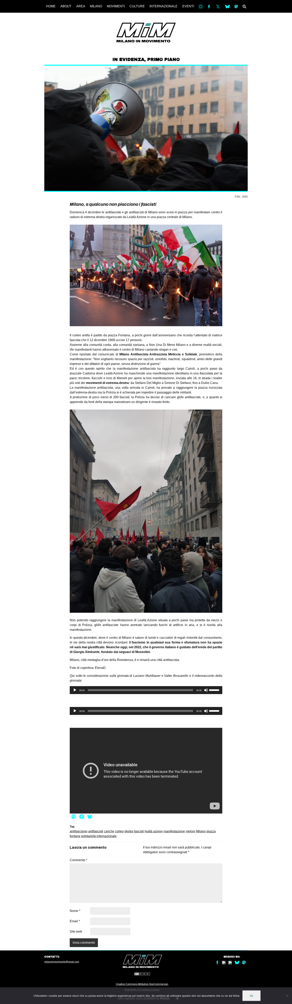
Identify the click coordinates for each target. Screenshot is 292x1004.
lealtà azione (154, 831)
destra (129, 831)
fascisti (139, 831)
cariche (109, 831)
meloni (190, 831)
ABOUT (66, 6)
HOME (51, 6)
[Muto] (206, 690)
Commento (78, 860)
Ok (251, 995)
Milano (201, 831)
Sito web (76, 931)
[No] (287, 996)
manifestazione (174, 831)
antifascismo (78, 831)
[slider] (214, 689)
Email (75, 921)
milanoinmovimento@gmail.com (61, 961)
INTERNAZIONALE (164, 6)
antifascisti (95, 831)
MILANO (96, 6)
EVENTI (188, 6)
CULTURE (137, 6)
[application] (146, 690)
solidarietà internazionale (99, 836)
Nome (75, 911)
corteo (119, 831)
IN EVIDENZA (128, 59)
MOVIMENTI (116, 6)
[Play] (75, 690)
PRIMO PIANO (163, 59)
